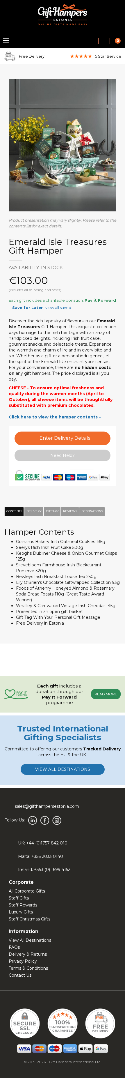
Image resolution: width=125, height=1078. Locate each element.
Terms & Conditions (28, 968)
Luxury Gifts (21, 912)
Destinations (91, 511)
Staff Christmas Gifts (29, 919)
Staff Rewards (23, 905)
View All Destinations (30, 940)
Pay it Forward (100, 300)
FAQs (14, 947)
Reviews (69, 511)
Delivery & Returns (28, 954)
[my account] (104, 41)
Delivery (33, 511)
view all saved (58, 307)
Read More (105, 694)
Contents (13, 511)
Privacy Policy (23, 961)
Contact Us (20, 975)
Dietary (51, 511)
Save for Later (27, 307)
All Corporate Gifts (27, 891)
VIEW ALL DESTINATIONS (62, 769)
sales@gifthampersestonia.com (47, 806)
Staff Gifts (19, 898)
